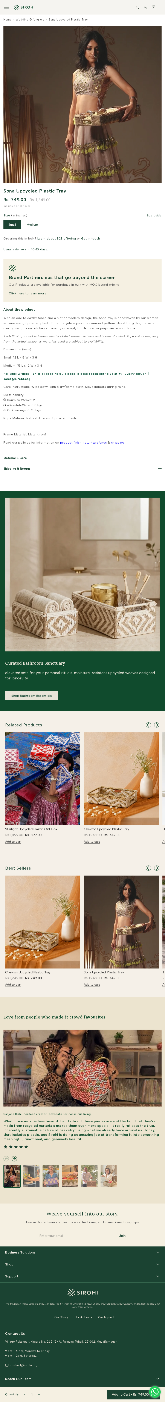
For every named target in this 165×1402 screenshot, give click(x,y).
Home (7, 19)
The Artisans (83, 1317)
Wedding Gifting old (30, 19)
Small (12, 224)
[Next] (156, 725)
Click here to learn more (27, 293)
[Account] (145, 7)
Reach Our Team (18, 1379)
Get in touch (90, 238)
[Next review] (14, 1158)
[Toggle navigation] (6, 7)
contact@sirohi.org (24, 1365)
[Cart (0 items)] (154, 7)
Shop (9, 1264)
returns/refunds (95, 442)
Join (122, 1236)
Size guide (154, 215)
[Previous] (148, 725)
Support (11, 1276)
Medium (32, 224)
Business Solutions (20, 1252)
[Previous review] (6, 1158)
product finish (70, 442)
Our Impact (106, 1317)
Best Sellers (18, 868)
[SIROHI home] (24, 7)
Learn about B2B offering (56, 238)
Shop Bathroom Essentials (31, 696)
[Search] (137, 7)
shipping (117, 442)
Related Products (23, 724)
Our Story (61, 1317)
